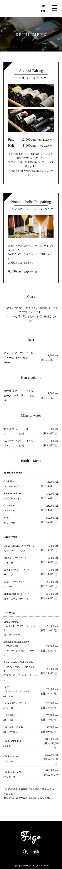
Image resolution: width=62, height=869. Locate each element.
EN (43, 11)
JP (43, 6)
